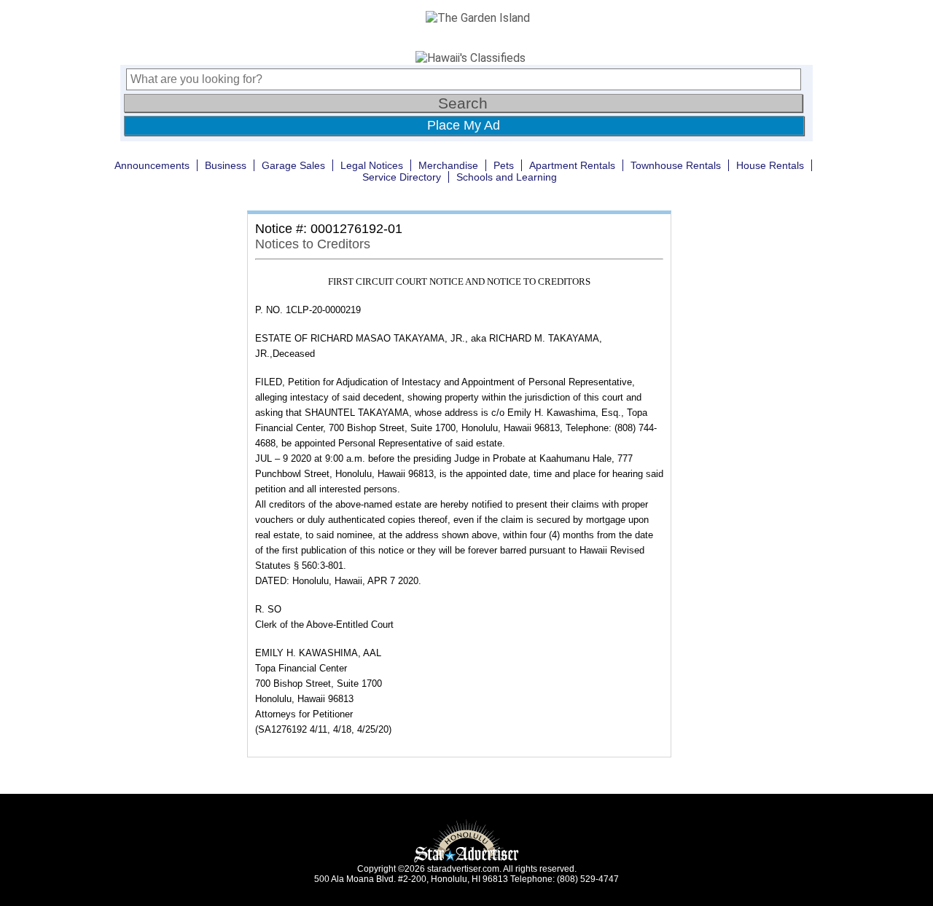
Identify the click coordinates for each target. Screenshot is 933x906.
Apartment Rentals (572, 165)
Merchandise (448, 165)
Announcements (152, 165)
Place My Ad (463, 125)
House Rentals (770, 165)
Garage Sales (293, 165)
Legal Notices (371, 165)
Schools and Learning (506, 177)
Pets (503, 165)
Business (225, 165)
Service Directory (401, 177)
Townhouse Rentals (676, 165)
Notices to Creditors (312, 244)
